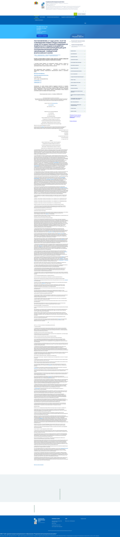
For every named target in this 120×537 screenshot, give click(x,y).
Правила (43, 126)
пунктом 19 (43, 283)
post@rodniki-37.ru (37, 80)
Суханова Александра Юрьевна (77, 44)
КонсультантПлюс (55, 103)
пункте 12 (63, 256)
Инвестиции (54, 523)
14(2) (63, 233)
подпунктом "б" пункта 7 (63, 187)
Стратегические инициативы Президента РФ (57, 521)
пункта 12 (59, 233)
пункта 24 (47, 213)
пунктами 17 (61, 258)
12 (34, 280)
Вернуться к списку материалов (38, 464)
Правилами (41, 418)
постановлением (56, 162)
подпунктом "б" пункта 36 (64, 448)
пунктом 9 (62, 239)
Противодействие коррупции (57, 526)
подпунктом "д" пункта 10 (50, 179)
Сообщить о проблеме (42, 35)
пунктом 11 (65, 251)
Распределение (37, 388)
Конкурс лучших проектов (54, 55)
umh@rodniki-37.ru (37, 82)
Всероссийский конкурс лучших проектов (41, 55)
